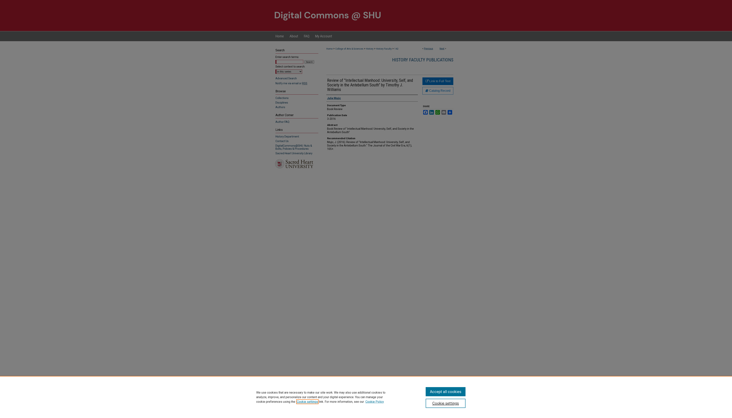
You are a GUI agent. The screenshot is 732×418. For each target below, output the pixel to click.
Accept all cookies (445, 391)
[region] (366, 397)
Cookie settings (307, 402)
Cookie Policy (374, 402)
